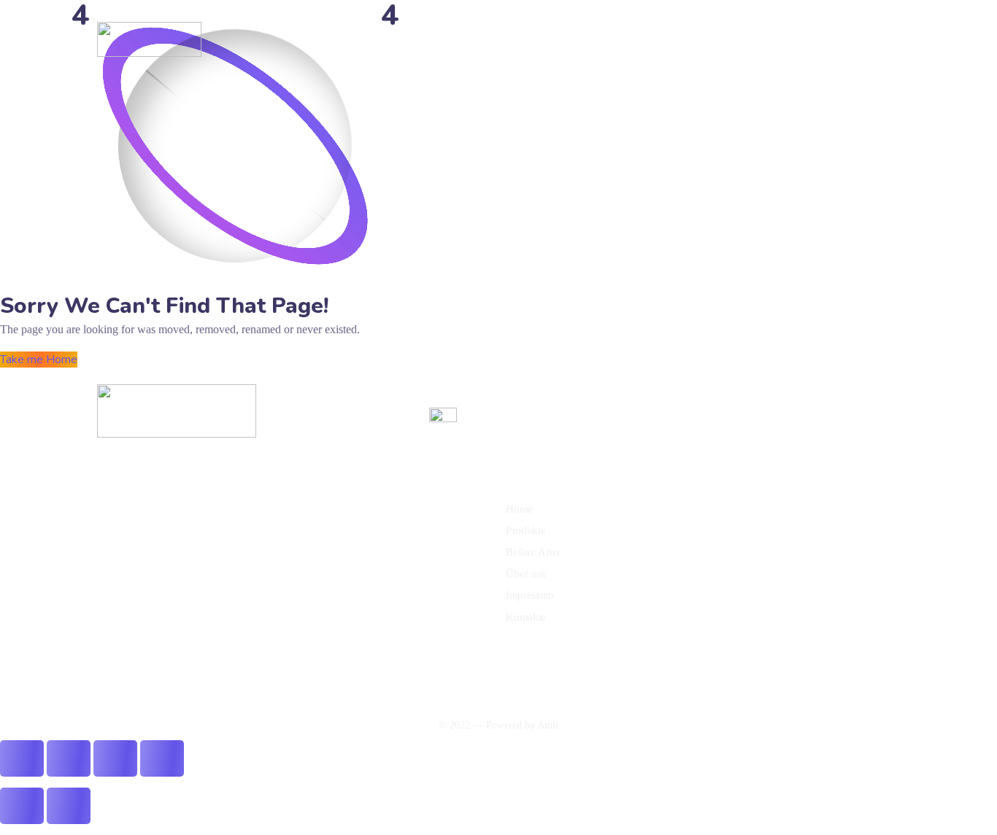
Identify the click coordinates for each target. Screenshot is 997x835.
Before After (481, 39)
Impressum (615, 39)
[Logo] (149, 39)
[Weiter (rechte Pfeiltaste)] (69, 806)
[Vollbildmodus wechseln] (69, 758)
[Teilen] (115, 758)
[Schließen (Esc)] (162, 758)
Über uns (545, 39)
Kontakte (676, 39)
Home (369, 39)
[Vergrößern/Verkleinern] (22, 758)
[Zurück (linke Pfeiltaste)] (22, 806)
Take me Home (38, 360)
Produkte (418, 39)
